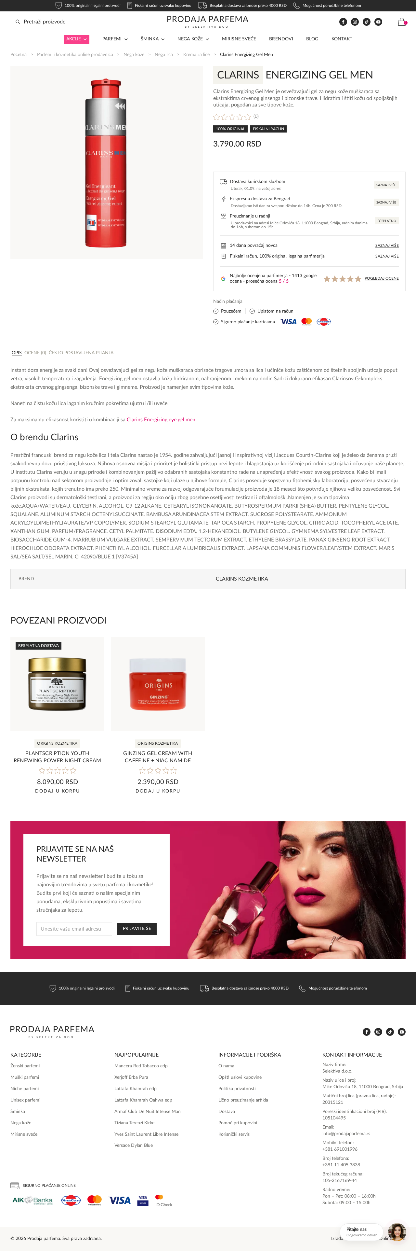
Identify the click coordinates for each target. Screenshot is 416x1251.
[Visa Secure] (143, 1200)
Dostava (226, 1111)
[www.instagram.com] (355, 22)
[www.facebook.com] (343, 22)
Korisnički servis (234, 1134)
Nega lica (164, 54)
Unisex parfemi (25, 1100)
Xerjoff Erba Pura (131, 1077)
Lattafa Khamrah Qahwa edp (143, 1100)
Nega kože (190, 39)
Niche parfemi (24, 1089)
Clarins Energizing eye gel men (161, 419)
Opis (17, 353)
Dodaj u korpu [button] (57, 791)
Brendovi (281, 39)
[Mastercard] (94, 1200)
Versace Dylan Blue (133, 1145)
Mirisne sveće (239, 39)
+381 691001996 (340, 1149)
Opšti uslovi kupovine (240, 1077)
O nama (226, 1066)
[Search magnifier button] (18, 22)
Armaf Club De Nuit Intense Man (147, 1111)
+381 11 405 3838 (341, 1165)
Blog (312, 39)
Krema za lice (196, 54)
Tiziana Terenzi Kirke (134, 1123)
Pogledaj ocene (382, 278)
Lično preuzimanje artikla (243, 1100)
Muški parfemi (24, 1077)
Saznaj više (386, 185)
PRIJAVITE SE (137, 928)
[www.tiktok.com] (366, 22)
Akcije (73, 39)
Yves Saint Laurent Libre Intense (146, 1134)
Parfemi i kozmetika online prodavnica (75, 54)
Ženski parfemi (25, 1066)
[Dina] (71, 1200)
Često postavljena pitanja (81, 353)
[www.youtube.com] (378, 22)
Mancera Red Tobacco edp (141, 1066)
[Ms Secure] (163, 1200)
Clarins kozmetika (242, 579)
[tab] (16, 352)
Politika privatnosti (237, 1089)
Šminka (150, 39)
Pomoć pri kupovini (237, 1123)
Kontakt (342, 39)
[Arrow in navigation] (84, 39)
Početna (18, 54)
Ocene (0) (35, 353)
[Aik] (32, 1200)
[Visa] (119, 1200)
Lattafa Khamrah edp (135, 1089)
